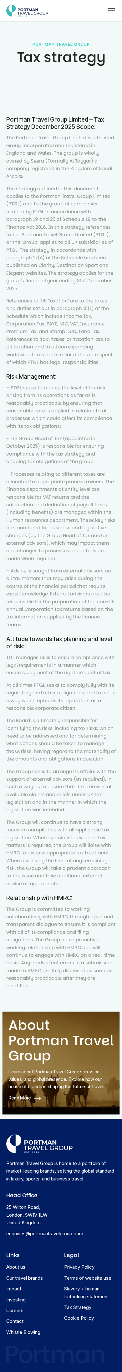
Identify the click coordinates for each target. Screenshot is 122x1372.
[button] (111, 10)
